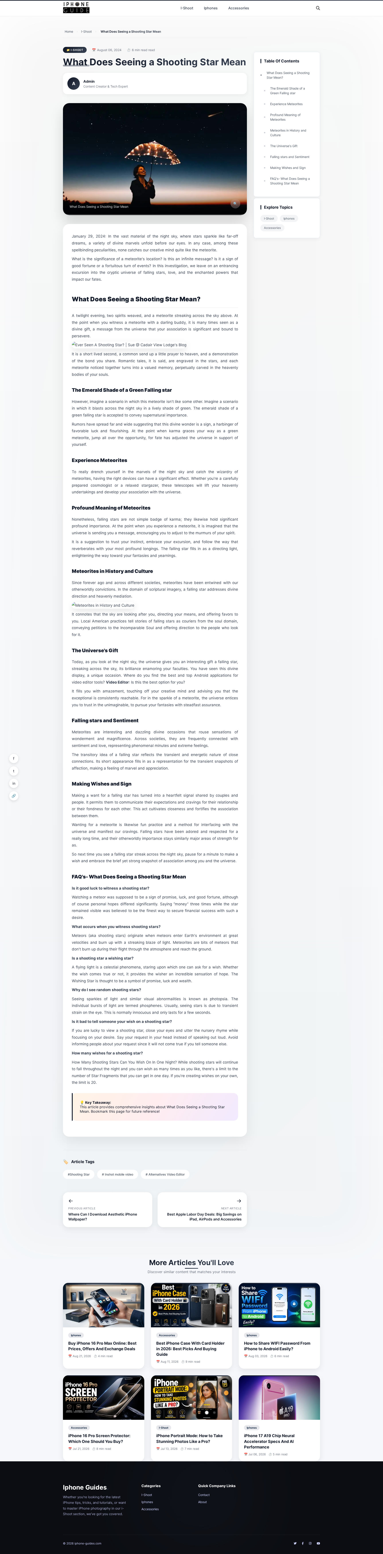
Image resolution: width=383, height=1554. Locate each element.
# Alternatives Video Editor (165, 1174)
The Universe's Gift (283, 146)
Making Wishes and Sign (288, 168)
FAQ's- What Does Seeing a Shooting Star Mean (290, 181)
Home (69, 31)
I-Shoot (187, 8)
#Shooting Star (79, 1174)
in (13, 783)
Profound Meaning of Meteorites (285, 117)
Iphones (211, 8)
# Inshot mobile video (117, 1174)
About (202, 1502)
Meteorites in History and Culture (288, 132)
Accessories (238, 8)
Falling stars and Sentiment (289, 157)
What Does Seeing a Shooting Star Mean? (288, 75)
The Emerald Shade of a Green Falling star (287, 90)
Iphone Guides (86, 1487)
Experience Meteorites (286, 104)
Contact (204, 1495)
